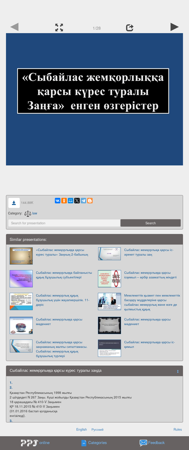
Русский (97, 429)
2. (11, 387)
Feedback (156, 442)
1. (11, 382)
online (44, 442)
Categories (97, 442)
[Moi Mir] (70, 200)
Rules (178, 429)
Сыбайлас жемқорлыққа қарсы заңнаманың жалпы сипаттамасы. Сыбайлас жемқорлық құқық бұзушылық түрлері (61, 349)
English (81, 429)
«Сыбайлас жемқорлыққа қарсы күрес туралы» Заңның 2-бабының (62, 252)
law (34, 213)
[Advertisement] (94, 10)
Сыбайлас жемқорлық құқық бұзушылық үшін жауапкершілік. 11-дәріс (62, 300)
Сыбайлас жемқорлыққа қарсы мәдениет (59, 321)
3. (11, 420)
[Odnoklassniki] (64, 200)
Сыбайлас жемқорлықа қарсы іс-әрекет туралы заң (149, 252)
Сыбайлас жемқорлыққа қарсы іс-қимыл (149, 344)
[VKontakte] (57, 200)
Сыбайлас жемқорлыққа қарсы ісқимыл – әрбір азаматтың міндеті (150, 274)
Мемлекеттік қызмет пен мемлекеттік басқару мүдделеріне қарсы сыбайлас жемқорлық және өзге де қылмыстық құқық (152, 302)
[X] (77, 200)
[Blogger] (90, 200)
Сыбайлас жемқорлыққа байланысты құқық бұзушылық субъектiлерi (64, 274)
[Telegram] (83, 200)
